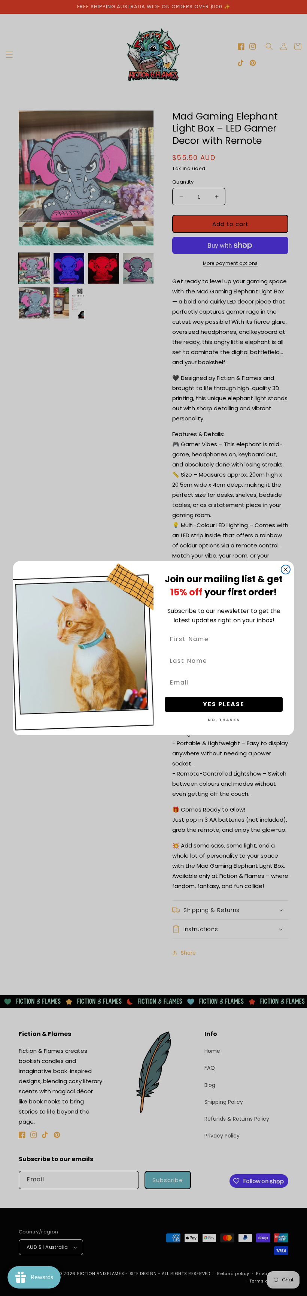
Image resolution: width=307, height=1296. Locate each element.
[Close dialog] (285, 569)
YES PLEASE (223, 704)
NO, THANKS (224, 720)
